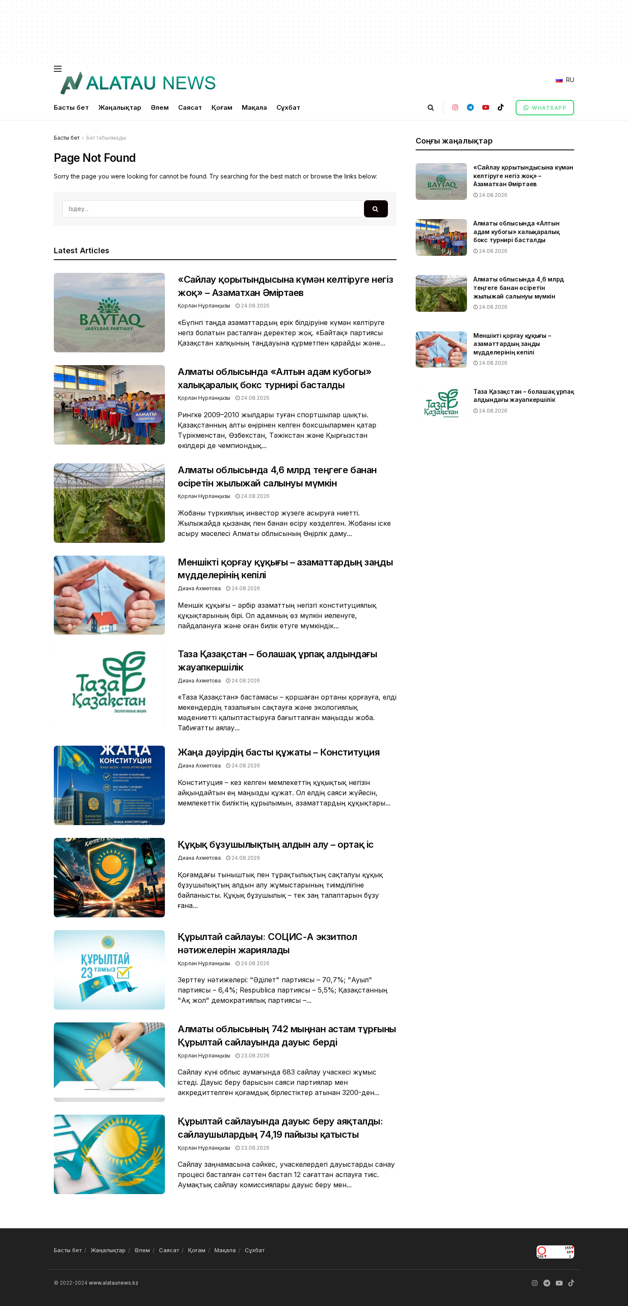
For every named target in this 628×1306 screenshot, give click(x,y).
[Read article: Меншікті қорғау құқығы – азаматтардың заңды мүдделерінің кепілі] (109, 595)
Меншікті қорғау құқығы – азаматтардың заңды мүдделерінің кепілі (512, 344)
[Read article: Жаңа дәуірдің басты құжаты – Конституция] (109, 785)
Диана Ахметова (199, 588)
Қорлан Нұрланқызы (204, 305)
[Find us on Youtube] (485, 107)
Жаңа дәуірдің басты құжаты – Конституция (278, 752)
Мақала (254, 107)
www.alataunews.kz (113, 1283)
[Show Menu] (58, 69)
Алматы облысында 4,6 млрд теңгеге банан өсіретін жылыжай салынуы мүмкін (518, 287)
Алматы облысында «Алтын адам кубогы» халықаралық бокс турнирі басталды (516, 231)
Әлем (160, 107)
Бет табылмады (106, 138)
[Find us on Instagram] (455, 107)
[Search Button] (431, 107)
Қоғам (221, 107)
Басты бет (71, 107)
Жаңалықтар (119, 107)
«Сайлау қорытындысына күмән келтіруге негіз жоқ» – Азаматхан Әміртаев (523, 175)
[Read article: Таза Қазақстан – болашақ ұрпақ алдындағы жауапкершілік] (109, 687)
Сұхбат (288, 107)
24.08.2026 (255, 305)
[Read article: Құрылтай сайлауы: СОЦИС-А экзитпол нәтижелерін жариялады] (109, 970)
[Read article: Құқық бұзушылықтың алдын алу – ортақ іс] (109, 877)
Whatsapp (548, 108)
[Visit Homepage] (137, 83)
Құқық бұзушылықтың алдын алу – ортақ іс (276, 844)
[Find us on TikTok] (501, 107)
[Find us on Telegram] (470, 107)
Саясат (190, 107)
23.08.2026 (255, 1055)
